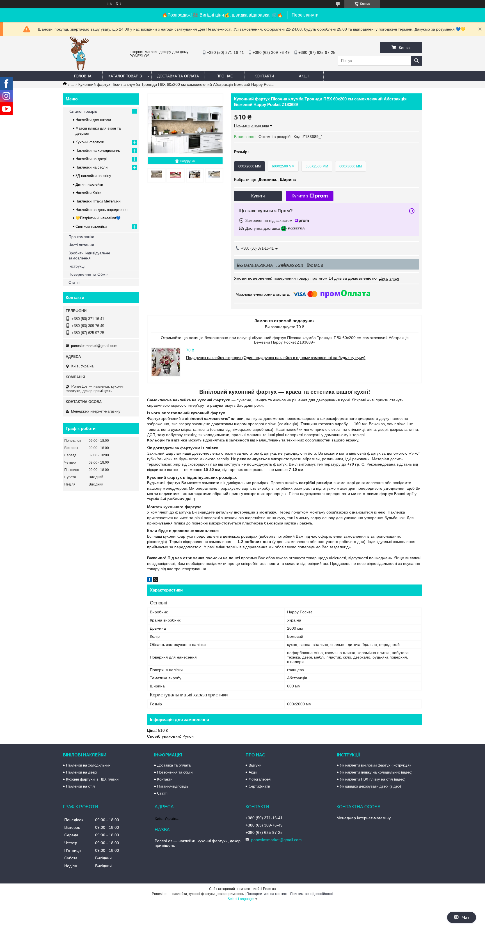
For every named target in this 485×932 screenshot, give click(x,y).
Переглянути (305, 15)
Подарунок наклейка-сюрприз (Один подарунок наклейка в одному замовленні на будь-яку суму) (275, 357)
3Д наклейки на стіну (93, 176)
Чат (465, 917)
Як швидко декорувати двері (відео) (370, 786)
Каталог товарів (125, 76)
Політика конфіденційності (311, 894)
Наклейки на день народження (101, 210)
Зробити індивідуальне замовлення (89, 255)
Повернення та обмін (175, 772)
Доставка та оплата (178, 76)
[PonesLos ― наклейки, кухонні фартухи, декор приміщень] (80, 68)
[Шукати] (416, 61)
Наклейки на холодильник (98, 150)
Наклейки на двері (91, 159)
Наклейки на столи (91, 167)
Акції (304, 76)
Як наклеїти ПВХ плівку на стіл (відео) (372, 779)
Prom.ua (269, 889)
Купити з (300, 196)
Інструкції (77, 266)
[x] (155, 580)
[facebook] (149, 580)
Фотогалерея (260, 779)
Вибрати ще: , (265, 179)
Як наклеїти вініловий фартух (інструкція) (375, 765)
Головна (82, 76)
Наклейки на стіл (80, 786)
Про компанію (81, 236)
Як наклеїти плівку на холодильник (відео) (376, 772)
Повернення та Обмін (88, 274)
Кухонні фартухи (90, 142)
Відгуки (255, 765)
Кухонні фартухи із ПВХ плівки (92, 779)
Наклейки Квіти (88, 193)
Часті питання (81, 245)
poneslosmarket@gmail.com (94, 346)
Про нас (224, 76)
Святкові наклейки (91, 226)
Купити (258, 196)
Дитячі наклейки (89, 184)
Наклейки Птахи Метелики (98, 201)
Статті (73, 282)
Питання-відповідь (172, 786)
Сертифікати (259, 786)
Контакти (264, 76)
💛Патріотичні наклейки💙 (98, 218)
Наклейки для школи (93, 120)
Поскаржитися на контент (267, 894)
